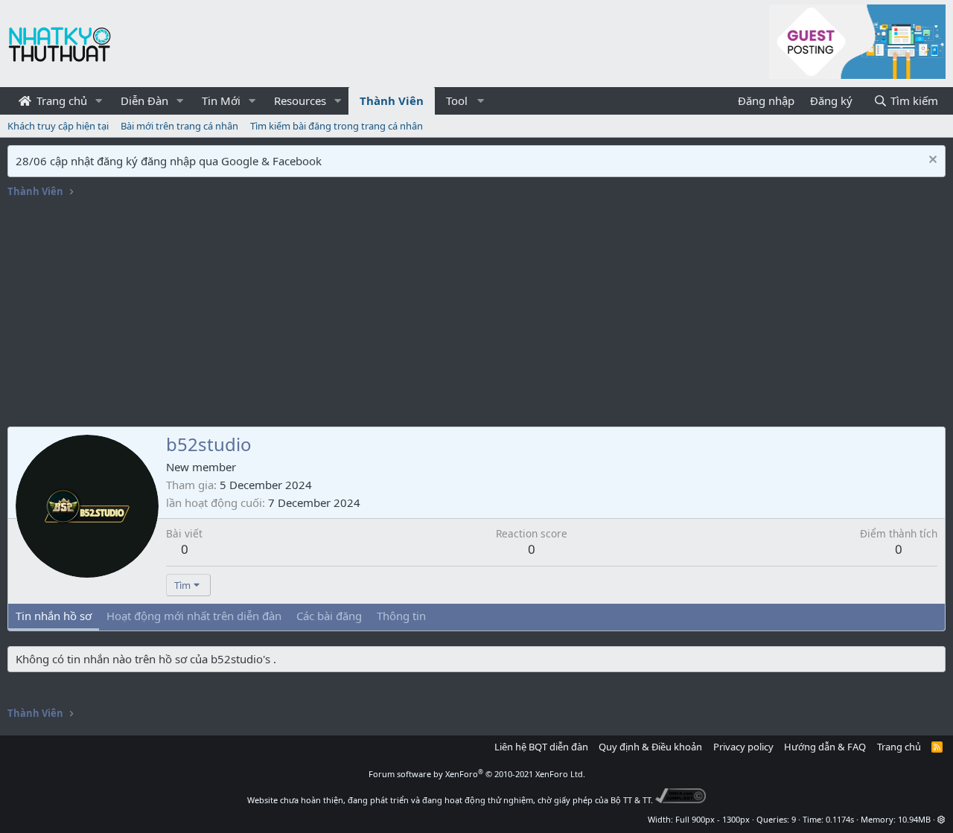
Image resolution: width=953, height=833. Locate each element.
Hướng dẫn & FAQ (825, 746)
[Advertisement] (476, 315)
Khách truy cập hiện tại (58, 126)
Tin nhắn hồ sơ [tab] (54, 615)
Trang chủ (60, 100)
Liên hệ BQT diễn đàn (541, 746)
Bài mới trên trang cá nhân (179, 126)
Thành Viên (392, 100)
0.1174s (840, 819)
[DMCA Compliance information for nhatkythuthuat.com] (681, 799)
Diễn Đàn (144, 100)
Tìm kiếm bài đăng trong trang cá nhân (336, 126)
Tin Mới (221, 100)
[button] (99, 101)
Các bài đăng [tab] (329, 615)
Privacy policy (743, 746)
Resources (300, 100)
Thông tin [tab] (401, 615)
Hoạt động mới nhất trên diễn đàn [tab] (193, 615)
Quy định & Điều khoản (650, 746)
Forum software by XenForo (477, 773)
